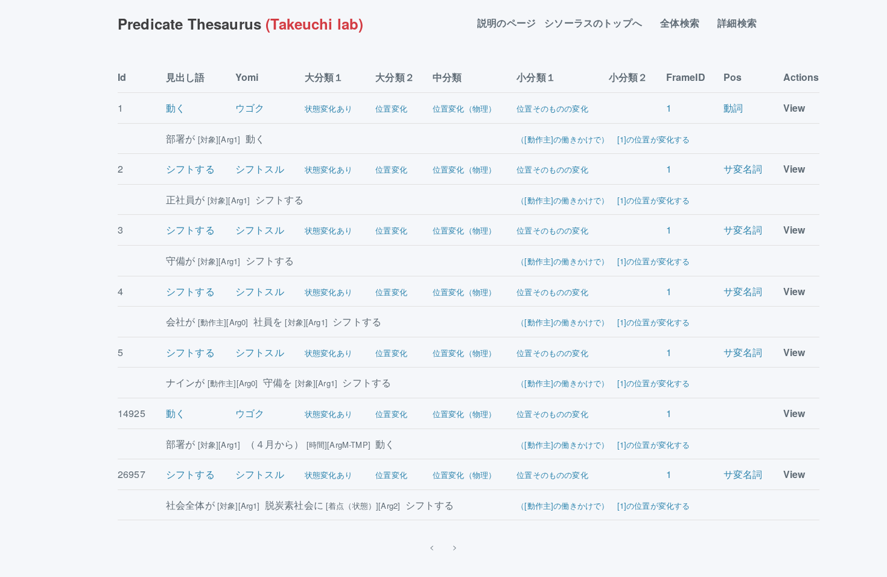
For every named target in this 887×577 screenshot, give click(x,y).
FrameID (685, 77)
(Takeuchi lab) (240, 23)
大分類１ (324, 77)
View (794, 108)
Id (122, 77)
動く (175, 108)
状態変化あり (328, 108)
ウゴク (249, 108)
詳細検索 (741, 23)
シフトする (190, 169)
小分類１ (536, 77)
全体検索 (684, 23)
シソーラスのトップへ (598, 23)
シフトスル (259, 169)
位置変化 (391, 108)
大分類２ (395, 77)
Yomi (247, 77)
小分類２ (628, 77)
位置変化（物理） (464, 108)
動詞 (733, 108)
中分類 (447, 77)
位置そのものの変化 (552, 108)
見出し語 (185, 77)
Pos (732, 77)
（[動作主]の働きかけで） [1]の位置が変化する (603, 139)
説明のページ (506, 23)
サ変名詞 (743, 169)
